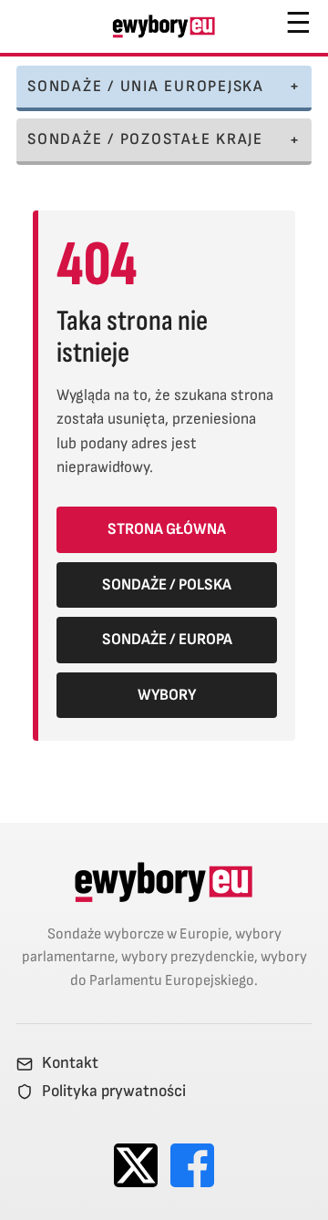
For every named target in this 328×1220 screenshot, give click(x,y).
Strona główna (167, 528)
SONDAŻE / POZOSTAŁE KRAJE (145, 139)
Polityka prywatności (114, 1091)
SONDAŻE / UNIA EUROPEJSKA (145, 86)
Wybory (167, 694)
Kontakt (70, 1063)
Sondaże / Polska (166, 584)
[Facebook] (192, 1165)
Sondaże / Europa (167, 639)
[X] (136, 1165)
